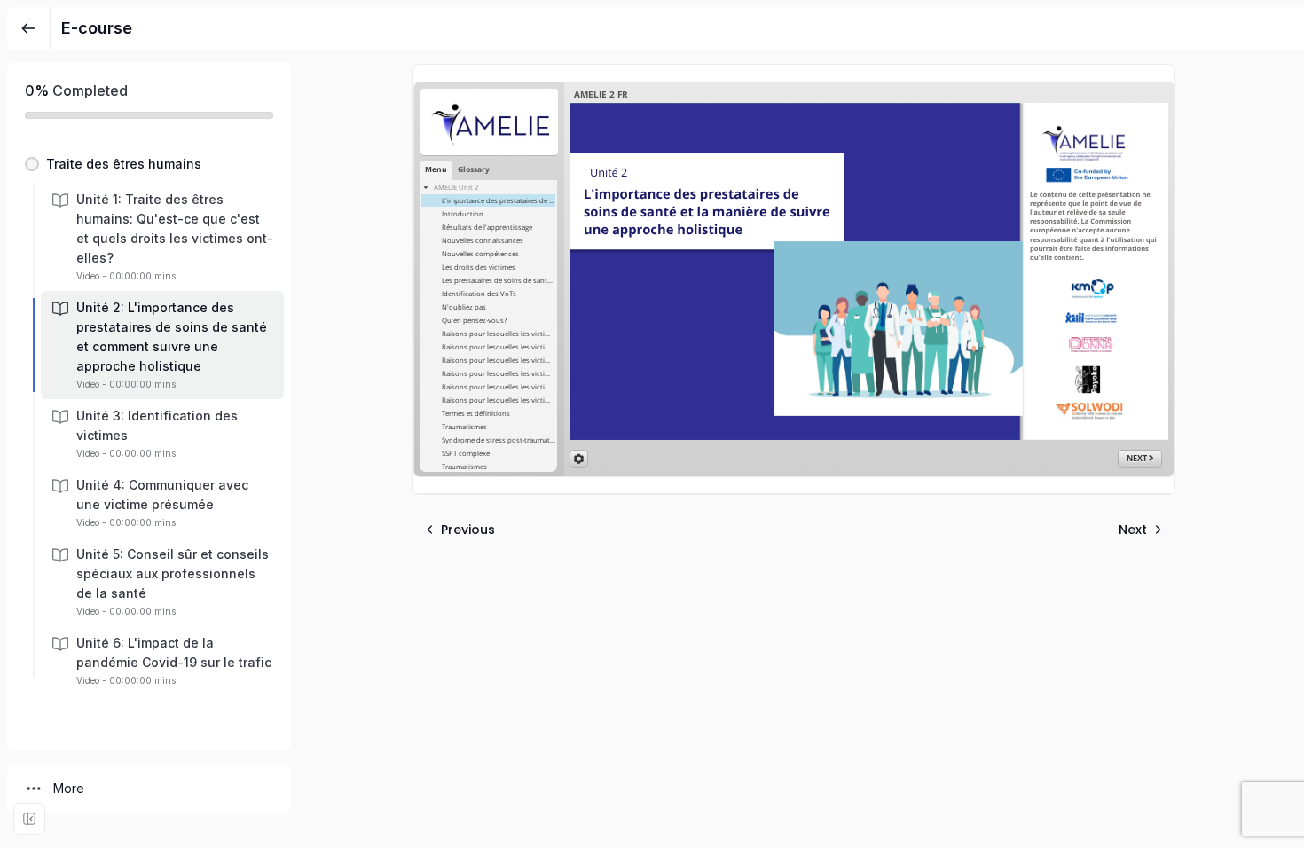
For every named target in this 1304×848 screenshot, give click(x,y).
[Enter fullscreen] (29, 819)
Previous (468, 529)
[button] (149, 164)
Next (1133, 529)
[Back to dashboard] (28, 28)
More (68, 788)
